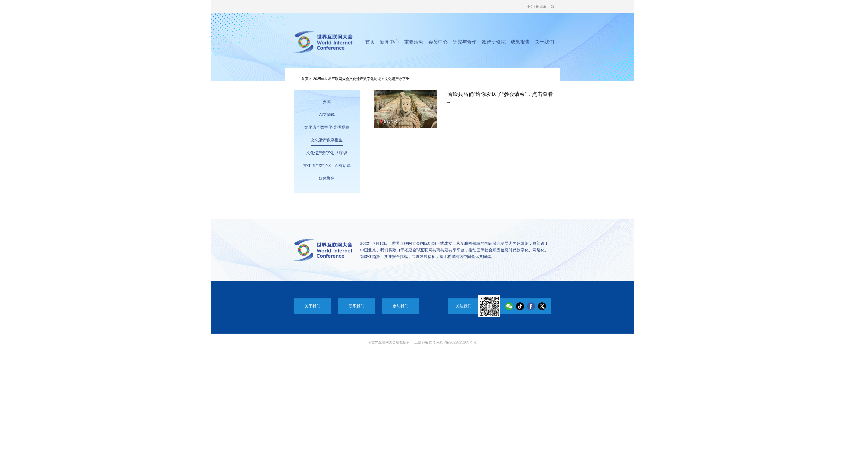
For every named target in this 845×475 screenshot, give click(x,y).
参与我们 (400, 306)
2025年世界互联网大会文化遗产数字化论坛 (347, 79)
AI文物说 (327, 114)
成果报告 (520, 42)
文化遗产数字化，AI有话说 (327, 165)
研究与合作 (464, 42)
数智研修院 (493, 42)
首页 (370, 42)
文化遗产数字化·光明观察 (326, 127)
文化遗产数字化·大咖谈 (326, 153)
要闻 (327, 102)
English (541, 6)
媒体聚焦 (327, 178)
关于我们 (544, 42)
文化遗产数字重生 (399, 79)
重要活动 (413, 42)
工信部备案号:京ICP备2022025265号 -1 (445, 342)
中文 (530, 6)
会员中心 (438, 42)
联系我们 (356, 306)
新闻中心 (389, 42)
